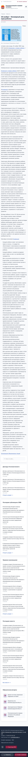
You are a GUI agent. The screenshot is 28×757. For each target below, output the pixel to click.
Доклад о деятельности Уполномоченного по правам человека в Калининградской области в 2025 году (14, 472)
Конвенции (5, 89)
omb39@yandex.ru (15, 737)
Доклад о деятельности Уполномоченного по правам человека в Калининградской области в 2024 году (14, 481)
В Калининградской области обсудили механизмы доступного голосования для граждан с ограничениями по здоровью (13, 588)
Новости (8, 13)
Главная (3, 13)
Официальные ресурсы (7, 742)
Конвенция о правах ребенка (9, 71)
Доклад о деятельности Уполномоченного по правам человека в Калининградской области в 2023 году (14, 489)
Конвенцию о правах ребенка (16, 48)
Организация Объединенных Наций (10, 453)
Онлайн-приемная (6, 740)
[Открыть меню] (26, 6)
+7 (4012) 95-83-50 (10, 735)
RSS (13, 740)
